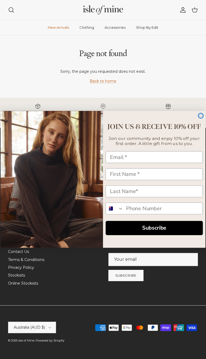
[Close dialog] (201, 116)
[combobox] (115, 208)
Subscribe (154, 227)
